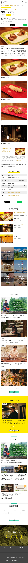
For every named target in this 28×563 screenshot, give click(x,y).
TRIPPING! (21, 554)
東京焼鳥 (20, 19)
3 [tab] (14, 426)
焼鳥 (6, 21)
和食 (16, 19)
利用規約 (7, 550)
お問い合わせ (21, 547)
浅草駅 (3, 21)
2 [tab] (12, 426)
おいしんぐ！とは (7, 547)
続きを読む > (19, 160)
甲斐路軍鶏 (10, 21)
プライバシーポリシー (21, 550)
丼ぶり (22, 516)
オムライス (14, 516)
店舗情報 (3, 15)
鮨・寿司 (5, 513)
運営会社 (7, 554)
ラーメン (17, 513)
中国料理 (23, 510)
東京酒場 (24, 19)
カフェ (24, 513)
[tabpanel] (14, 413)
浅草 (14, 15)
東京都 (8, 15)
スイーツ (7, 516)
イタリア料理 (14, 510)
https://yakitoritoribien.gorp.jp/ (15, 192)
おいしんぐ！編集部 (11, 18)
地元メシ (6, 510)
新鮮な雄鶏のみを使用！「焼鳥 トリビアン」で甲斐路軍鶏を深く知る (8, 150)
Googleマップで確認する (13, 195)
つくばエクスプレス (10, 19)
